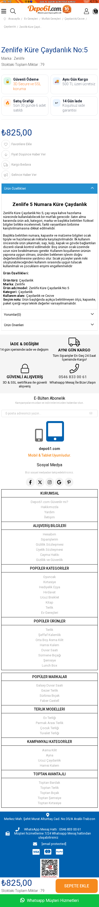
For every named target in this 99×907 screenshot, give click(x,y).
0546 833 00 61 (73, 377)
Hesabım (49, 534)
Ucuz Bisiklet (49, 597)
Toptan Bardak (49, 783)
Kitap (49, 602)
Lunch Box (49, 665)
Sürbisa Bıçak (50, 695)
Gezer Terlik (49, 690)
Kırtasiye (49, 582)
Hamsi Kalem (49, 645)
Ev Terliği (49, 718)
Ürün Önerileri (14, 325)
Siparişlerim (49, 539)
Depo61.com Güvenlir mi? (49, 502)
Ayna (49, 755)
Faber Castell (49, 701)
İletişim (49, 517)
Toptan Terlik (49, 788)
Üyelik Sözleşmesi (49, 549)
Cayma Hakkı (49, 555)
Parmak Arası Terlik (49, 723)
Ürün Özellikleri (15, 188)
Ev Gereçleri (49, 613)
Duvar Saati (49, 650)
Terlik (49, 607)
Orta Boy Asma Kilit (49, 640)
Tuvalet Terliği (49, 733)
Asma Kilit (49, 750)
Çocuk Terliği (49, 728)
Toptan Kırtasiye (49, 803)
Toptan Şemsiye (49, 798)
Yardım (49, 512)
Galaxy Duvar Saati (49, 685)
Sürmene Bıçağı (49, 655)
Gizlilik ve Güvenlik (49, 560)
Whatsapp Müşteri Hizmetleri (52, 900)
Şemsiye (49, 660)
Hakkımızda (49, 507)
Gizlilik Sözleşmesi (49, 544)
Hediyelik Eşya (49, 587)
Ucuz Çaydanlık (49, 760)
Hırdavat (49, 592)
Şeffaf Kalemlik (49, 635)
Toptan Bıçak (49, 793)
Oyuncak (49, 577)
